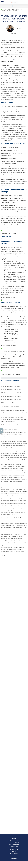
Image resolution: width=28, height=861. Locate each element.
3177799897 (16, 844)
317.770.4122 (16, 842)
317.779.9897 (16, 840)
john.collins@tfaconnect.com (14, 855)
